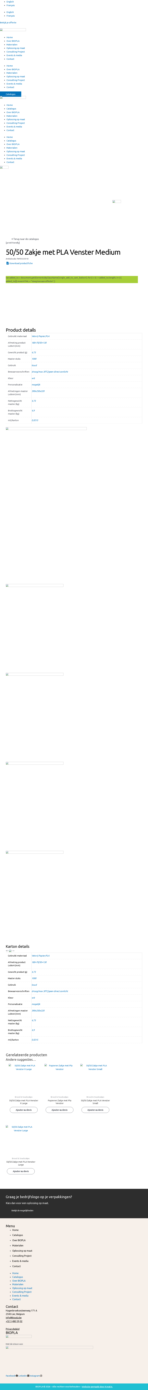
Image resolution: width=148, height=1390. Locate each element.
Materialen (12, 44)
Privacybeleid (13, 1329)
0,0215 (35, 420)
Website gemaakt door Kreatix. (97, 1386)
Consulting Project (16, 51)
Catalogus (11, 108)
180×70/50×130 (39, 342)
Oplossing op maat (16, 48)
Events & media (14, 55)
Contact (10, 59)
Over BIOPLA (13, 41)
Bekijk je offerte (8, 22)
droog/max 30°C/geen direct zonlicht (50, 371)
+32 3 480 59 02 (14, 1321)
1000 (34, 359)
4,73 (34, 352)
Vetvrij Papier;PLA (40, 336)
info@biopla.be (14, 1317)
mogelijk (36, 384)
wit (33, 378)
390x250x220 (38, 391)
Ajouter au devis (18, 270)
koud (34, 365)
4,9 (33, 410)
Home (10, 37)
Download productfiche (21, 263)
